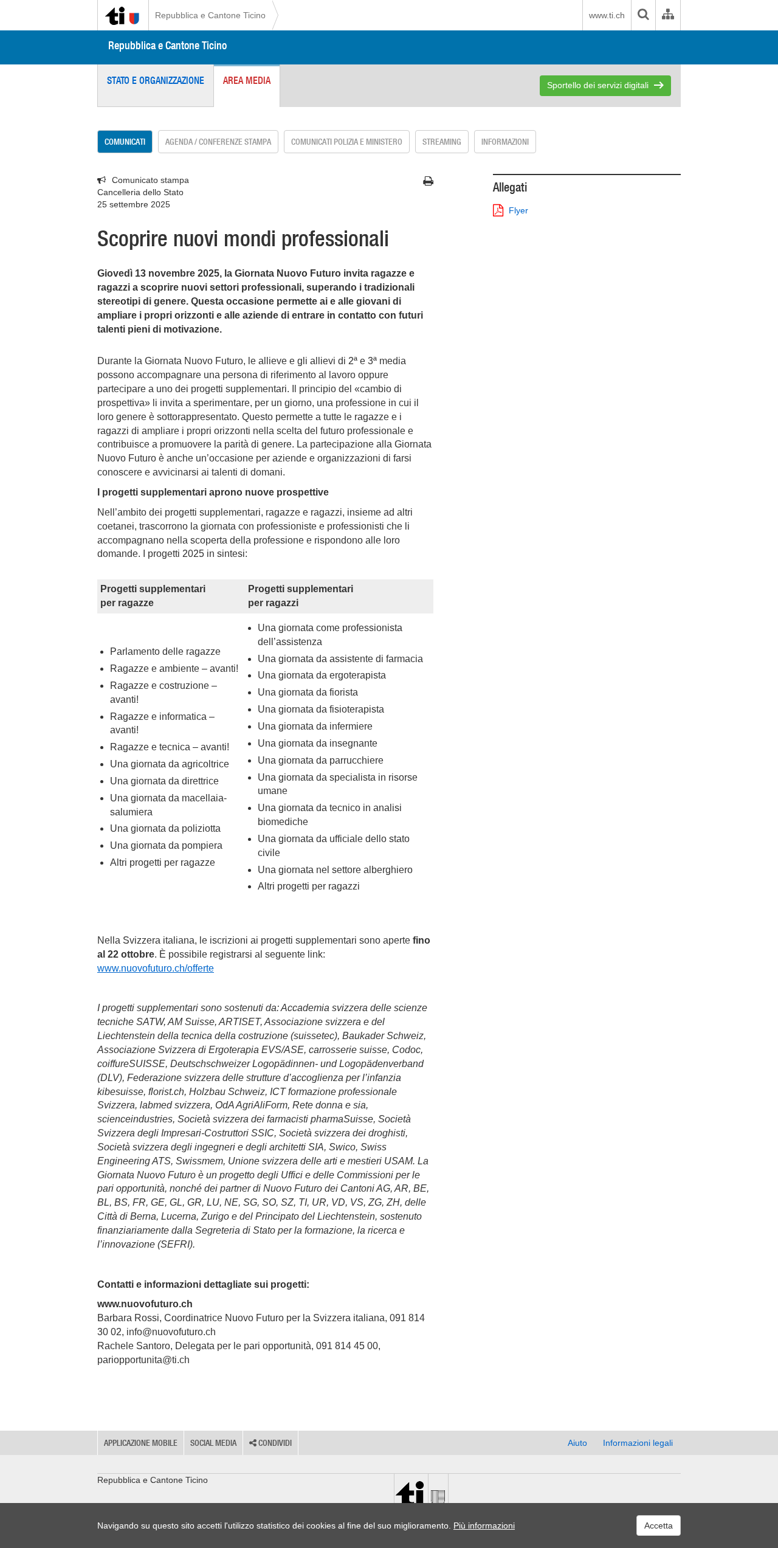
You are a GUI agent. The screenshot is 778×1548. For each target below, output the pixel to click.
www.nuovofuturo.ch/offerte (155, 968)
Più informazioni (484, 1525)
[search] (643, 15)
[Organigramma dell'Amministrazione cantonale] (667, 15)
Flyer (518, 210)
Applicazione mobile (140, 1442)
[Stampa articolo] (428, 181)
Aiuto (577, 1443)
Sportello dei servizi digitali (598, 85)
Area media (246, 80)
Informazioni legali (638, 1443)
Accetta (658, 1525)
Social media (213, 1442)
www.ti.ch (607, 15)
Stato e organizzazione (155, 80)
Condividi (274, 1442)
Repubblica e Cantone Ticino (210, 15)
